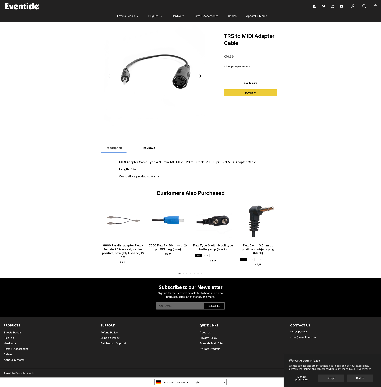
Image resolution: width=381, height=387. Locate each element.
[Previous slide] (109, 76)
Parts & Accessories (206, 16)
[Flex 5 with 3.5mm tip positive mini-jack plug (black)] (258, 221)
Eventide (10, 373)
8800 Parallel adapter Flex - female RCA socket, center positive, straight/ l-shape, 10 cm (123, 251)
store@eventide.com (303, 337)
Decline (360, 378)
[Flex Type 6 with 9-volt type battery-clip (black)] (213, 221)
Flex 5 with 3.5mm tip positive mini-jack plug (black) (258, 249)
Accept (331, 378)
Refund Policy (109, 332)
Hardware (178, 16)
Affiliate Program (210, 348)
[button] (179, 273)
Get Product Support (113, 343)
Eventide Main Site (211, 343)
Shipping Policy (110, 337)
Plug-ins (153, 16)
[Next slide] (200, 76)
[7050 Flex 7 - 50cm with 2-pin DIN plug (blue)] (168, 221)
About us (205, 332)
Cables (232, 16)
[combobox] (172, 382)
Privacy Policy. (363, 368)
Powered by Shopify (24, 373)
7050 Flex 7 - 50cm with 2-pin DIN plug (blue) (168, 247)
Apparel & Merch (256, 16)
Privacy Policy (208, 337)
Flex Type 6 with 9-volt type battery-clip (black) (213, 247)
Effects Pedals (126, 16)
